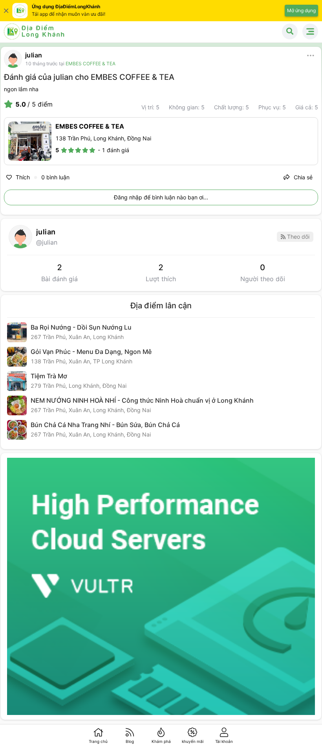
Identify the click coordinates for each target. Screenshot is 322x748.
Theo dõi (297, 236)
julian (33, 55)
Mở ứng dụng (301, 10)
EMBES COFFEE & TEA (90, 63)
